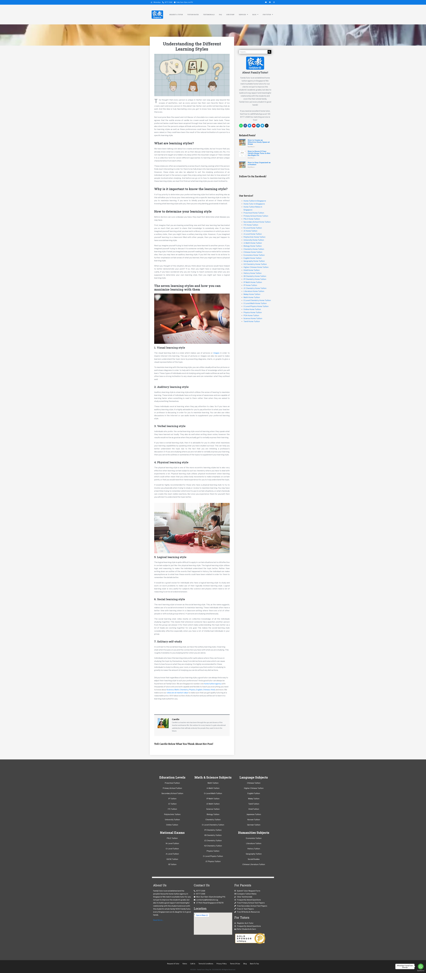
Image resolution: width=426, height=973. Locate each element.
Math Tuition (213, 783)
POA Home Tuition (251, 315)
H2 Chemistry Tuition (213, 846)
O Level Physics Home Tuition (256, 306)
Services (242, 14)
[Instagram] (267, 125)
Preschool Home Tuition (254, 213)
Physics (192, 690)
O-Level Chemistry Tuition (213, 825)
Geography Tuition (254, 854)
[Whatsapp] (241, 125)
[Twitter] (249, 125)
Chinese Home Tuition (253, 252)
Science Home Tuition (253, 318)
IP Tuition (172, 799)
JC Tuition (172, 804)
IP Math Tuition (212, 799)
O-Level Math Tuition (213, 793)
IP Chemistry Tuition (213, 830)
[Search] (269, 52)
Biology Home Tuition (253, 246)
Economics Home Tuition (254, 255)
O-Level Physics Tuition (213, 856)
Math (176, 690)
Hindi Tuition (253, 809)
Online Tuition (172, 825)
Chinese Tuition (253, 783)
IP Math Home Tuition (253, 282)
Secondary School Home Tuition (257, 222)
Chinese (206, 690)
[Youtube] (254, 125)
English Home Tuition (252, 258)
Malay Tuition (253, 799)
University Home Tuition (254, 240)
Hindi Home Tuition (252, 270)
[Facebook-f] (245, 125)
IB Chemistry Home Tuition (255, 276)
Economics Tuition (253, 838)
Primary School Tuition (172, 788)
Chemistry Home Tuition (254, 249)
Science (170, 690)
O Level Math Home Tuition (255, 303)
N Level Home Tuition (253, 228)
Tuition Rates (193, 14)
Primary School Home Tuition (256, 216)
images (216, 353)
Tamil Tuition (253, 804)
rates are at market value (177, 693)
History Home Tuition (252, 273)
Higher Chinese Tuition (253, 788)
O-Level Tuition (172, 849)
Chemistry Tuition (213, 820)
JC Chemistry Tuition (213, 841)
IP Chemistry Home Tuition (255, 279)
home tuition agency (212, 684)
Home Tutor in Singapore (254, 204)
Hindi (213, 690)
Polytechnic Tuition (172, 814)
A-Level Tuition (172, 854)
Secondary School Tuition (172, 793)
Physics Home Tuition (253, 312)
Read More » (251, 146)
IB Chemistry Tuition (213, 835)
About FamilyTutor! (255, 72)
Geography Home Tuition (254, 261)
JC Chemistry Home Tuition (255, 288)
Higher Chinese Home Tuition (256, 267)
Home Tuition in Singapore (255, 201)
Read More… (158, 920)
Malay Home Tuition (252, 294)
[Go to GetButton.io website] (420, 970)
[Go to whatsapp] (420, 966)
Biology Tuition (213, 814)
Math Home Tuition (252, 297)
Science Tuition (213, 809)
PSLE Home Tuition (252, 219)
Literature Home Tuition (254, 291)
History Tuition (253, 849)
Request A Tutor (176, 14)
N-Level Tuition (172, 843)
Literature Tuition (253, 843)
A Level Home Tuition (253, 234)
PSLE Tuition (172, 838)
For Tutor (267, 14)
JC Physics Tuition (213, 861)
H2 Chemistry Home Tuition (255, 264)
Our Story (230, 14)
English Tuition (253, 793)
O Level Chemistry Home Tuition (257, 300)
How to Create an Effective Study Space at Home (259, 142)
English (199, 690)
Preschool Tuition (172, 783)
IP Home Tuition (250, 285)
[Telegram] (262, 125)
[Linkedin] (258, 125)
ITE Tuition (172, 809)
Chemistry (184, 690)
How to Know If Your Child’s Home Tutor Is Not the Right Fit (259, 153)
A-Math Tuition (213, 788)
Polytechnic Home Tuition (254, 237)
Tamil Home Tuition (252, 321)
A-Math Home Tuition (253, 243)
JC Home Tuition (250, 231)
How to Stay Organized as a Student (259, 163)
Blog (254, 14)
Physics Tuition (213, 851)
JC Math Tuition (213, 804)
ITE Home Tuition (251, 225)
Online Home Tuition (252, 309)
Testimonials (209, 14)
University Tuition (172, 820)
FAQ (220, 14)
